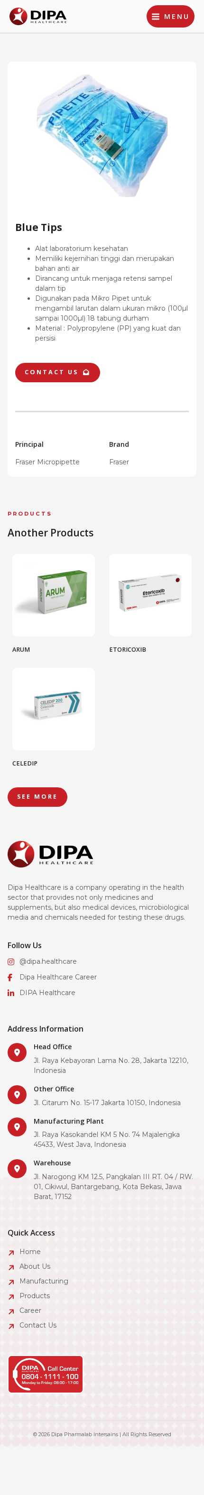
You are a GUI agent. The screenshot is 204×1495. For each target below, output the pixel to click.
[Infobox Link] (102, 1059)
